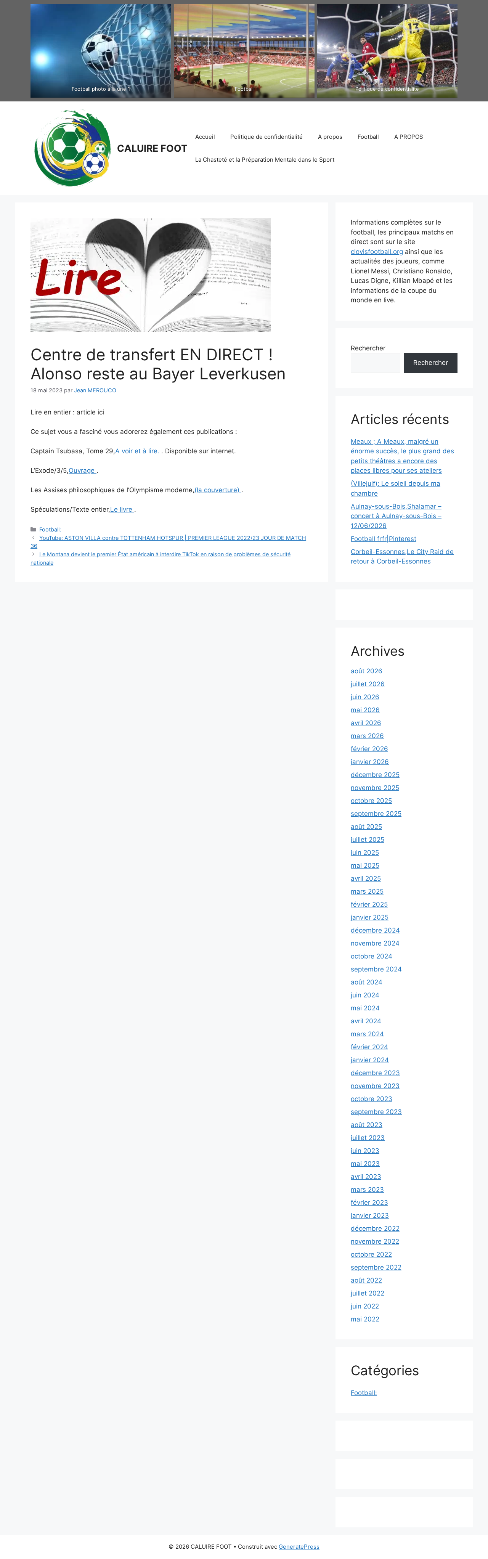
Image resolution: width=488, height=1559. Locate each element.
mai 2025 (365, 865)
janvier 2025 (369, 917)
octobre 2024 (371, 956)
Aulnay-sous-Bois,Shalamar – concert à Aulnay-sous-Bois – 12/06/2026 (396, 516)
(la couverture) (217, 490)
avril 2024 (366, 1021)
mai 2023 (365, 1163)
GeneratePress (299, 1546)
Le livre (122, 509)
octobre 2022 (371, 1254)
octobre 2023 (371, 1099)
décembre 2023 (375, 1073)
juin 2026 (365, 697)
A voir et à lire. (138, 451)
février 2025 (369, 904)
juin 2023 (365, 1150)
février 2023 (369, 1202)
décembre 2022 (375, 1228)
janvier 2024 (370, 1060)
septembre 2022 (376, 1267)
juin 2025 (365, 852)
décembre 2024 (375, 930)
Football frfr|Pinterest (383, 539)
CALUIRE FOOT (152, 148)
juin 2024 (365, 995)
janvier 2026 (370, 762)
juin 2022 (365, 1306)
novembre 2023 (375, 1086)
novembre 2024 (375, 943)
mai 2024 (365, 1008)
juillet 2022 (367, 1293)
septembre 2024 (376, 969)
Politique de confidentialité (266, 136)
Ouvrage (82, 470)
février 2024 (369, 1047)
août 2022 (366, 1280)
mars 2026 (367, 736)
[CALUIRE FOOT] (70, 147)
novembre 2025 (375, 788)
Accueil (205, 136)
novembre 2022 (375, 1241)
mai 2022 (365, 1319)
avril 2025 (366, 878)
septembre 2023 (376, 1112)
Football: (50, 529)
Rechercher (368, 348)
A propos (330, 136)
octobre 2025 (371, 800)
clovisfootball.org (377, 251)
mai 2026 (365, 710)
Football (368, 136)
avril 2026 (366, 723)
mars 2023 (367, 1189)
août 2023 (366, 1125)
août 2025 (366, 826)
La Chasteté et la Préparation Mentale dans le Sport (264, 159)
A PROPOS (408, 136)
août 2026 (366, 671)
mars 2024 (367, 1034)
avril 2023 (366, 1176)
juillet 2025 (367, 839)
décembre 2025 (375, 775)
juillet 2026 (368, 684)
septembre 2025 (376, 813)
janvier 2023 (370, 1215)
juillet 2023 (368, 1138)
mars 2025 (367, 891)
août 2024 (366, 982)
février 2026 (369, 749)
